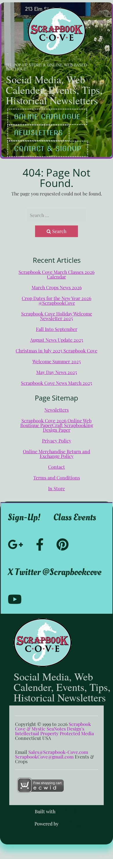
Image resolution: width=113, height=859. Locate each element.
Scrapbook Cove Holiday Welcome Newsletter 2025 (56, 316)
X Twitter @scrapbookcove (54, 572)
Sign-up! (24, 517)
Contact (56, 467)
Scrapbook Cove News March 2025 (56, 383)
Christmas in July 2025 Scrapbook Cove (56, 351)
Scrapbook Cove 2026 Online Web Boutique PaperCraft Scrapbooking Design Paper (56, 425)
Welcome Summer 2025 (56, 361)
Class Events (74, 517)
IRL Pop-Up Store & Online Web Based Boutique (46, 67)
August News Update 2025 (56, 340)
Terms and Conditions (56, 478)
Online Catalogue (47, 116)
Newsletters (38, 132)
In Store (56, 488)
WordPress (70, 824)
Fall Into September (56, 329)
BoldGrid (66, 811)
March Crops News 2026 (57, 287)
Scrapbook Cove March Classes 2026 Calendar (56, 274)
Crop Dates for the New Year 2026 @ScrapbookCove (56, 300)
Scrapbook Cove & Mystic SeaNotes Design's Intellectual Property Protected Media (54, 728)
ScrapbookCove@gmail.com (44, 757)
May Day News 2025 (56, 372)
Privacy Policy (56, 441)
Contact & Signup (47, 148)
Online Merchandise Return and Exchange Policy (56, 453)
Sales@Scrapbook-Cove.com (58, 752)
